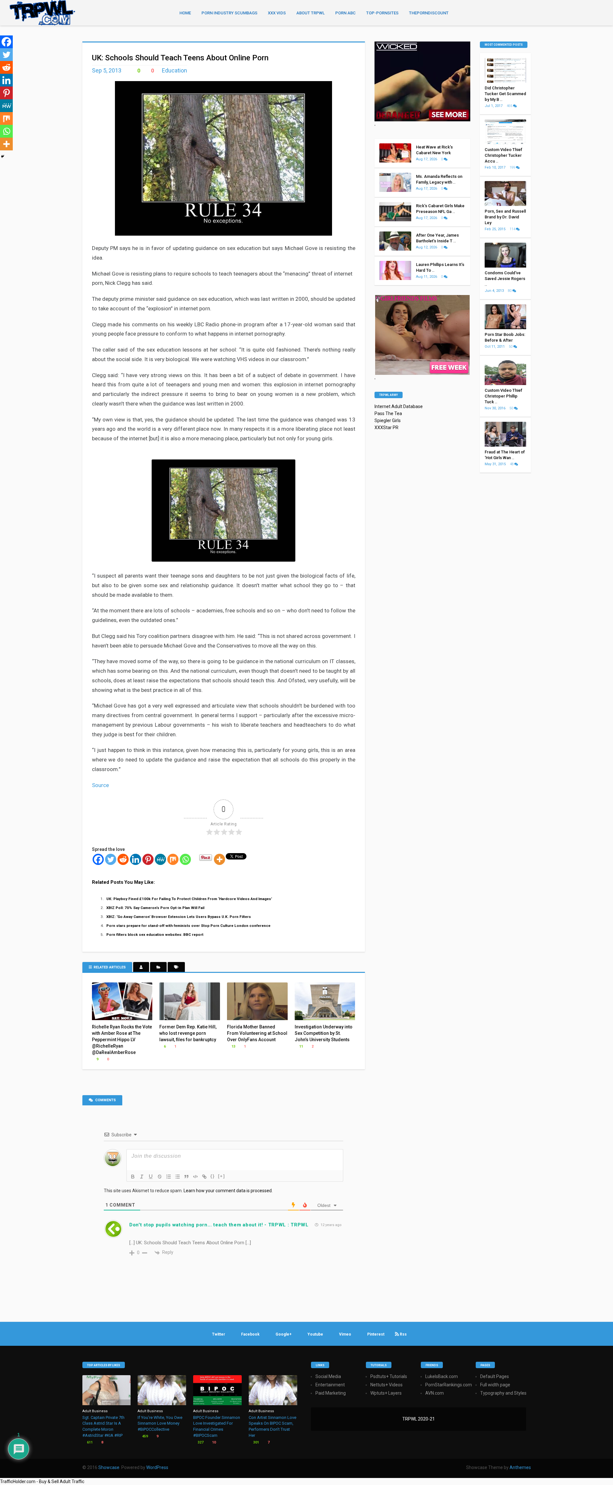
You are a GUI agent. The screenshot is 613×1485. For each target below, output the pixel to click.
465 (510, 106)
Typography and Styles (503, 1393)
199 (513, 167)
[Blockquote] (186, 1176)
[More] (219, 859)
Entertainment (330, 1384)
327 (200, 1442)
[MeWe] (160, 859)
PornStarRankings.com (448, 1384)
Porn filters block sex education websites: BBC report (154, 934)
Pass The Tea (388, 413)
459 (144, 1436)
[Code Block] (195, 1176)
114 (513, 229)
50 (511, 346)
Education (174, 70)
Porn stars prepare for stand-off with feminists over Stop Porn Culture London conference (188, 925)
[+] (221, 1176)
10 (213, 1442)
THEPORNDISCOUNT (429, 13)
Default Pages (494, 1376)
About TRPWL (310, 13)
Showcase (108, 1467)
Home (185, 13)
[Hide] (2, 156)
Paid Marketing (330, 1393)
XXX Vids (277, 13)
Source (100, 785)
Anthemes (520, 1467)
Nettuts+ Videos (386, 1384)
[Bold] (132, 1176)
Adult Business (95, 1411)
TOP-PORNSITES (382, 13)
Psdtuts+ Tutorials (388, 1376)
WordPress (157, 1467)
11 (300, 1046)
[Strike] (159, 1176)
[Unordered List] (177, 1176)
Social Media (328, 1376)
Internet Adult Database (399, 406)
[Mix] (172, 859)
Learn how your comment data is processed (228, 1190)
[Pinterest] (148, 859)
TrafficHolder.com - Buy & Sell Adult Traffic (42, 1481)
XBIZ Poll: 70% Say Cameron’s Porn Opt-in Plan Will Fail (155, 907)
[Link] (204, 1176)
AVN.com (434, 1393)
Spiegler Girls (388, 420)
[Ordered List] (168, 1176)
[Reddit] (123, 859)
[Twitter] (110, 859)
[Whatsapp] (185, 859)
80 (510, 290)
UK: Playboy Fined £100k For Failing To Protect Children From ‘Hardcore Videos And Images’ (189, 899)
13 (233, 1046)
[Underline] (150, 1176)
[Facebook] (98, 859)
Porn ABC (345, 13)
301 (255, 1442)
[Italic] (141, 1176)
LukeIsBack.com (441, 1376)
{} (212, 1176)
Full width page (495, 1384)
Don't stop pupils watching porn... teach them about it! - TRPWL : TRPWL (219, 1225)
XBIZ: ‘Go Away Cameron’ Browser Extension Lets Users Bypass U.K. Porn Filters (178, 916)
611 (89, 1442)
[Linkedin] (135, 859)
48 (512, 464)
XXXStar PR (386, 427)
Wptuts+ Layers (386, 1393)
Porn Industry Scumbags (229, 13)
